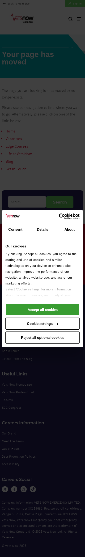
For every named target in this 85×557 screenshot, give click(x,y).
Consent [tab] (15, 229)
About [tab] (69, 229)
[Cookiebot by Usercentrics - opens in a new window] (60, 216)
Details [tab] (42, 229)
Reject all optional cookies (42, 337)
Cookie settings (40, 324)
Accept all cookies (43, 310)
